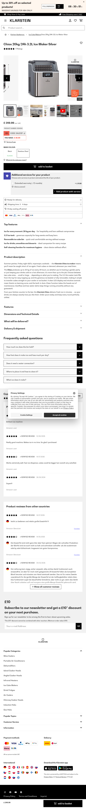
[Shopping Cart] (80, 21)
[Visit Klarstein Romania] (23, 772)
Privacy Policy (48, 777)
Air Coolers (8, 695)
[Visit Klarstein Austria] (9, 767)
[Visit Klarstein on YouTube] (15, 792)
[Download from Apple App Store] (50, 768)
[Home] (8, 34)
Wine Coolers (9, 656)
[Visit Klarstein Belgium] (36, 772)
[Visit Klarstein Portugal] (9, 777)
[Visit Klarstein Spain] (27, 767)
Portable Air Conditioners (14, 661)
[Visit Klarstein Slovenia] (14, 777)
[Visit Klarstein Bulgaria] (27, 772)
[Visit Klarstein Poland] (14, 772)
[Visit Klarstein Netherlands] (5, 777)
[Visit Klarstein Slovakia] (36, 767)
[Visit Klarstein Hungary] (9, 772)
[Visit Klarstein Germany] (5, 767)
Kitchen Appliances (18, 34)
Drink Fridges (9, 690)
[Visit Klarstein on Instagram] (5, 792)
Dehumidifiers (9, 666)
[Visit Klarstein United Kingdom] (31, 767)
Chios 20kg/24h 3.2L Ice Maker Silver (54, 34)
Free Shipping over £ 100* (72, 14)
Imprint (44, 796)
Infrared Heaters (11, 680)
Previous (7, 78)
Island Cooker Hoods (12, 670)
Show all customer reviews (46, 587)
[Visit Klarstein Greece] (18, 778)
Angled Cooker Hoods (13, 675)
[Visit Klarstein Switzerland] (14, 767)
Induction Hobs (10, 705)
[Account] (70, 21)
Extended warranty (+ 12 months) (28, 183)
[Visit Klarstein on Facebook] (10, 792)
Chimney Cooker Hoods (13, 700)
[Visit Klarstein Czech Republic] (5, 772)
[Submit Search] (4, 27)
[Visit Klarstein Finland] (31, 772)
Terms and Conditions (28, 796)
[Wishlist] (75, 21)
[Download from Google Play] (65, 768)
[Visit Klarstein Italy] (23, 767)
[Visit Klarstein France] (18, 767)
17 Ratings (19, 49)
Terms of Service (61, 777)
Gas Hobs (8, 710)
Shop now (59, 6)
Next (79, 78)
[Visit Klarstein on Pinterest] (21, 792)
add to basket (45, 166)
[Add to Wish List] (81, 43)
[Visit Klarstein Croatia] (18, 772)
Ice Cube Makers (35, 34)
